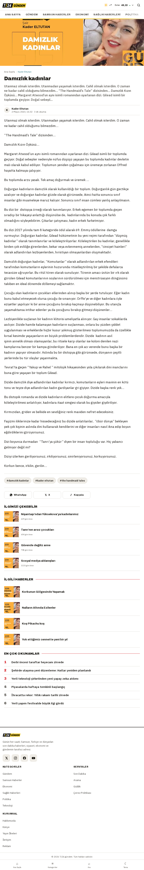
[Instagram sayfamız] (15, 758)
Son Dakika (80, 773)
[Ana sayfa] (14, 5)
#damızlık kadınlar (18, 480)
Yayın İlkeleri (10, 833)
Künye (6, 827)
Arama (77, 780)
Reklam (7, 846)
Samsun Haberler (57, 14)
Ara (89, 865)
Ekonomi (82, 14)
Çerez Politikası (82, 792)
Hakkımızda (9, 820)
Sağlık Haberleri (106, 14)
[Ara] (138, 5)
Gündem (32, 14)
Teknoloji (8, 805)
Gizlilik (77, 786)
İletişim (7, 839)
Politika (132, 14)
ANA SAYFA (13, 14)
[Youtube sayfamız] (33, 758)
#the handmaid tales (72, 480)
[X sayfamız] (6, 758)
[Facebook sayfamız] (24, 758)
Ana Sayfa (9, 71)
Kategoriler (52, 865)
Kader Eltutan (25, 71)
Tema (126, 865)
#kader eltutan (44, 480)
